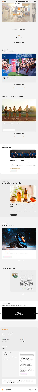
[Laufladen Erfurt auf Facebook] (32, 389)
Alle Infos (31, 129)
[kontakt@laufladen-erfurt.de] (35, 389)
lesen (6, 80)
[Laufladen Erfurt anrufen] (33, 389)
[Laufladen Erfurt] (4, 1)
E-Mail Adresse (23, 353)
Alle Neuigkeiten (19, 87)
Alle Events (19, 136)
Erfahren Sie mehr (22, 371)
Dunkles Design (17, 3)
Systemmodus (17, 6)
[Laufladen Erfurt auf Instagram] (30, 389)
